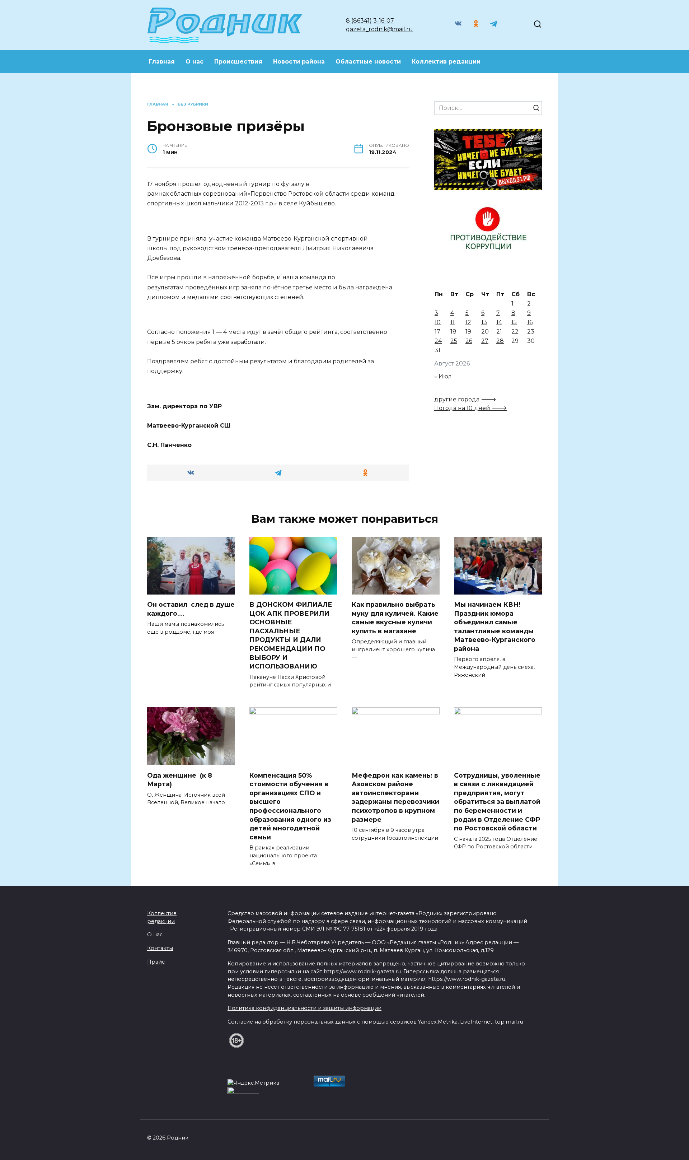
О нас (194, 61)
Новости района (299, 61)
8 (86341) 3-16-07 (370, 20)
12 (468, 322)
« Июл (443, 376)
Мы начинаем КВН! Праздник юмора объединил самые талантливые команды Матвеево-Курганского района (494, 626)
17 (437, 331)
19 (468, 331)
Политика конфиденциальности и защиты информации (304, 1008)
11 (452, 322)
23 (530, 331)
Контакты (160, 948)
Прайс (156, 962)
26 (468, 340)
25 (453, 340)
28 (500, 340)
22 (515, 331)
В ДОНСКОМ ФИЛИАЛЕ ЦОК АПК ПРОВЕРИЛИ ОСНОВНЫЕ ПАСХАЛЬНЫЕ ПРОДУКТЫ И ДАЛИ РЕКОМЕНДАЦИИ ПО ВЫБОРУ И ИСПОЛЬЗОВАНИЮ (290, 635)
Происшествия (238, 61)
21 (499, 331)
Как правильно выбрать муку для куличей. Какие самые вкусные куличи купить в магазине (395, 618)
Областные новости (368, 61)
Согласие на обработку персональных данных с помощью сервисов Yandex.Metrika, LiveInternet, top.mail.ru (375, 1022)
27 (484, 340)
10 (438, 322)
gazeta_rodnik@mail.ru (379, 29)
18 (453, 331)
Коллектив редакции (446, 61)
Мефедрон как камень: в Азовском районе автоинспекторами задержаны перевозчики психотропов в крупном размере (395, 797)
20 (485, 331)
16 (530, 322)
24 (438, 340)
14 (499, 322)
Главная (162, 61)
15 (514, 322)
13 (484, 322)
